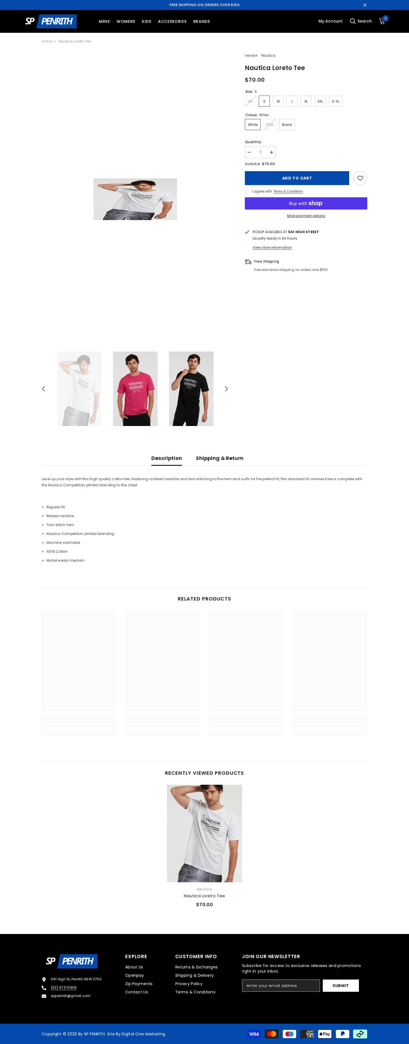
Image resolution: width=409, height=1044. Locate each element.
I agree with (262, 191)
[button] (43, 389)
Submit (340, 985)
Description (166, 458)
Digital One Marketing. (144, 1033)
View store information (272, 247)
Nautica (268, 55)
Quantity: (253, 141)
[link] (79, 724)
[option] (135, 199)
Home (47, 41)
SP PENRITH (94, 1033)
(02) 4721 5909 (64, 987)
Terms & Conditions (288, 191)
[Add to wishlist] (360, 178)
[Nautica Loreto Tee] (204, 833)
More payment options (306, 215)
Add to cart (297, 178)
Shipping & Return (219, 458)
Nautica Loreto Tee (204, 896)
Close (365, 5)
